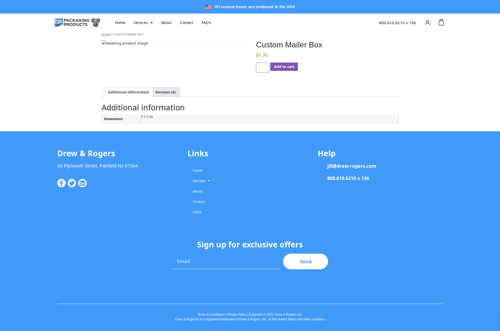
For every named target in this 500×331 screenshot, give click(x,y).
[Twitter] (72, 183)
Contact (186, 22)
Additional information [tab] (128, 92)
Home (120, 22)
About (166, 22)
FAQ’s (206, 22)
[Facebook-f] (61, 183)
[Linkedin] (82, 183)
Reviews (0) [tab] (165, 92)
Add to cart (284, 66)
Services (141, 22)
